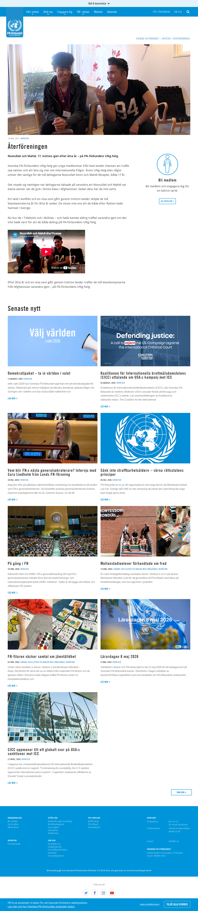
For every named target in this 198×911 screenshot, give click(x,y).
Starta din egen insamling (60, 821)
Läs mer (12, 398)
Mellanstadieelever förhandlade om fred (134, 563)
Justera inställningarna (149, 904)
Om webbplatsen (56, 856)
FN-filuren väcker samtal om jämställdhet (42, 656)
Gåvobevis (53, 830)
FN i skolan (83, 11)
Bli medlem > (167, 201)
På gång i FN (18, 563)
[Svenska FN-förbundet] (14, 22)
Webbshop (53, 833)
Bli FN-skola (13, 827)
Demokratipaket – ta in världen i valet (39, 373)
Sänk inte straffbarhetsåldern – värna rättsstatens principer (142, 472)
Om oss (178, 11)
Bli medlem (13, 821)
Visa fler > (181, 792)
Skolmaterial (94, 827)
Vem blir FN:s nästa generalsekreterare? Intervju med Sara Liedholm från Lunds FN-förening (52, 472)
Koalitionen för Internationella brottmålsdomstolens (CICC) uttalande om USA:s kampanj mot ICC (143, 375)
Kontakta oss (54, 844)
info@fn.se (174, 841)
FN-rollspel (93, 824)
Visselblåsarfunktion (57, 850)
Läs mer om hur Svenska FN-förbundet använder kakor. (41, 906)
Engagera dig (65, 11)
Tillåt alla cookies (177, 904)
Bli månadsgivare (56, 824)
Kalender (112, 11)
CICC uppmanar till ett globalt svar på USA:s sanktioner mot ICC (44, 751)
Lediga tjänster (55, 847)
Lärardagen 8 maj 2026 (120, 656)
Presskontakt (14, 844)
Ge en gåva (13, 824)
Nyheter (98, 11)
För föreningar (161, 11)
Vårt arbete (32, 11)
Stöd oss (48, 11)
